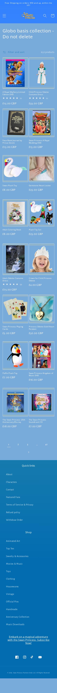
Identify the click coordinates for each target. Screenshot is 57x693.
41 (46, 444)
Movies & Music (14, 564)
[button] (4, 16)
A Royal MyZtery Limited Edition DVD (14, 93)
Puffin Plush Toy (10, 373)
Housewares (12, 586)
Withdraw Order (14, 520)
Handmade (11, 609)
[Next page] (28, 452)
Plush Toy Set (35, 230)
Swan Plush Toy (10, 185)
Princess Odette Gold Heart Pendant (41, 327)
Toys (8, 571)
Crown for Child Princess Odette (40, 279)
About (9, 474)
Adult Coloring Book (12, 230)
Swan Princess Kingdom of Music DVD (41, 374)
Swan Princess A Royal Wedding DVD (39, 141)
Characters (11, 482)
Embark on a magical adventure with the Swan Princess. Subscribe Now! (29, 640)
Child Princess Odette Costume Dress (39, 93)
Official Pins (12, 601)
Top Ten (10, 548)
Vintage (10, 594)
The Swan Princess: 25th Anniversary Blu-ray (14, 421)
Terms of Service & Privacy (19, 505)
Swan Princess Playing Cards (13, 327)
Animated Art (13, 541)
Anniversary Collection (17, 617)
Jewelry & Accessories (17, 556)
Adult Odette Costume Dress (13, 279)
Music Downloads (15, 624)
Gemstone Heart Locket (40, 185)
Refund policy (13, 512)
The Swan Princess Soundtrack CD (37, 421)
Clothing (10, 579)
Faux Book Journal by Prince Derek (12, 141)
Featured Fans (13, 497)
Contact (10, 489)
